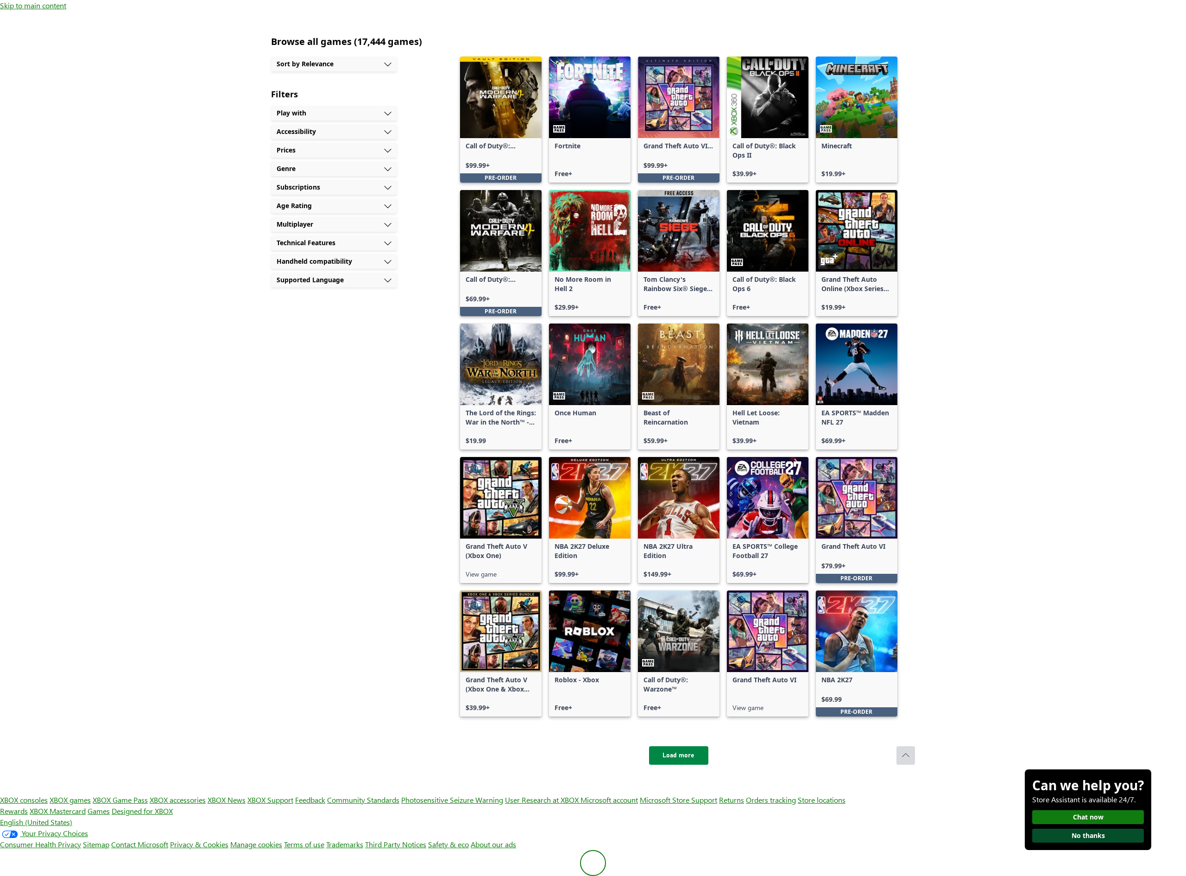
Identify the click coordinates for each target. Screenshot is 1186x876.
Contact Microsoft (139, 844)
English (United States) (36, 822)
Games (99, 811)
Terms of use (304, 844)
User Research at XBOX (542, 800)
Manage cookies (256, 844)
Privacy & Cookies (199, 844)
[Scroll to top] (905, 755)
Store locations (821, 800)
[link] (501, 120)
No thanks (1088, 835)
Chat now (1088, 817)
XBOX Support (270, 800)
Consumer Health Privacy (40, 844)
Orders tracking (771, 800)
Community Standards (363, 800)
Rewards (14, 811)
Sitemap (96, 844)
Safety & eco (448, 844)
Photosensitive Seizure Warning (452, 800)
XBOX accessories (178, 800)
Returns (731, 800)
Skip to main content (33, 5)
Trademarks (344, 844)
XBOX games (70, 800)
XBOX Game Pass (120, 800)
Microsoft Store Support (678, 800)
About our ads (493, 844)
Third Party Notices (395, 844)
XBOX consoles (24, 800)
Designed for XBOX (142, 811)
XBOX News (227, 800)
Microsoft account (609, 800)
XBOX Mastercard (58, 811)
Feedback (310, 800)
